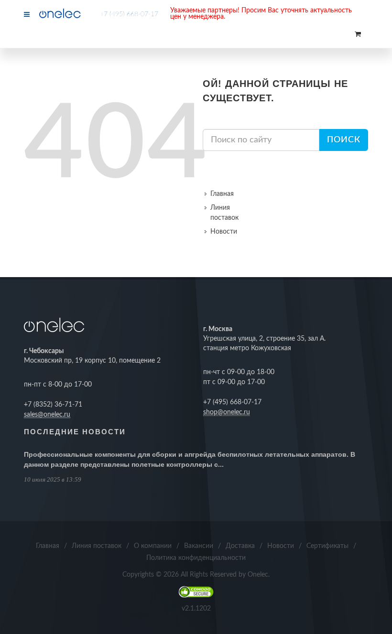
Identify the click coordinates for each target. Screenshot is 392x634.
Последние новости (75, 432)
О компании (153, 546)
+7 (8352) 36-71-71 (53, 404)
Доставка (240, 546)
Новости (223, 231)
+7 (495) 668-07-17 (129, 14)
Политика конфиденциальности (196, 558)
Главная (222, 194)
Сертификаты (327, 546)
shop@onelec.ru (226, 412)
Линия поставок (224, 212)
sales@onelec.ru (47, 414)
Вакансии (198, 546)
